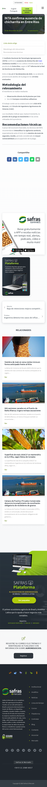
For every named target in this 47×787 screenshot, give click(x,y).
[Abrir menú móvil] (43, 8)
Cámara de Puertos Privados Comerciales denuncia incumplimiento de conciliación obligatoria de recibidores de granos (22, 503)
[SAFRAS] (4, 8)
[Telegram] (26, 159)
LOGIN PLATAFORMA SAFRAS (27, 10)
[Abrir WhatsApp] (41, 781)
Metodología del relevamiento (14, 49)
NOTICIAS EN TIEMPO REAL (15, 623)
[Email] (37, 159)
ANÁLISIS (27, 623)
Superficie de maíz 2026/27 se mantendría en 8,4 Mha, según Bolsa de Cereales (23, 455)
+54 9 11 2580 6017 (23, 767)
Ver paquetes (24, 600)
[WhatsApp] (32, 159)
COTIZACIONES (18, 2)
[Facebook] (9, 159)
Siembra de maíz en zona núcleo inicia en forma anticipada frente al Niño (22, 363)
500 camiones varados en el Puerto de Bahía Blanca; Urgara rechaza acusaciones (23, 409)
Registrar (23, 656)
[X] (20, 159)
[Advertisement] (23, 187)
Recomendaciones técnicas (13, 52)
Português (13, 11)
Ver (6, 377)
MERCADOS (36, 623)
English (13, 9)
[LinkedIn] (15, 159)
